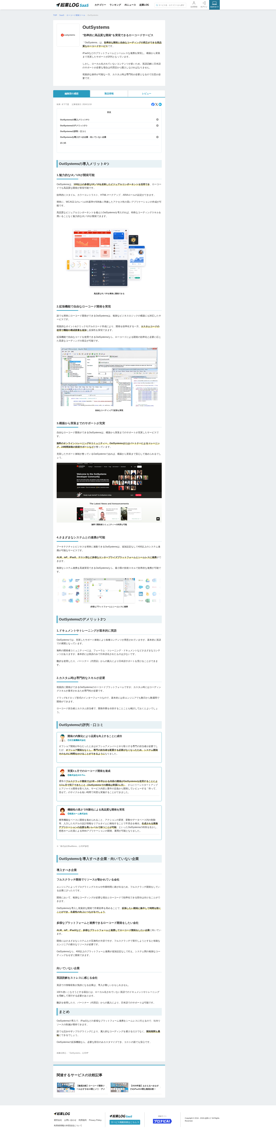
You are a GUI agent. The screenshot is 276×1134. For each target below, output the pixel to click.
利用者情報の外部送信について (68, 1125)
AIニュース (130, 5)
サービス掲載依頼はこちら (124, 1122)
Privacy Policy (95, 1120)
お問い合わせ (70, 1120)
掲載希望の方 (214, 7)
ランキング (115, 5)
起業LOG (144, 5)
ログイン (204, 7)
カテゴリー (100, 5)
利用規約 (83, 1120)
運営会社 (58, 1120)
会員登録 (193, 7)
